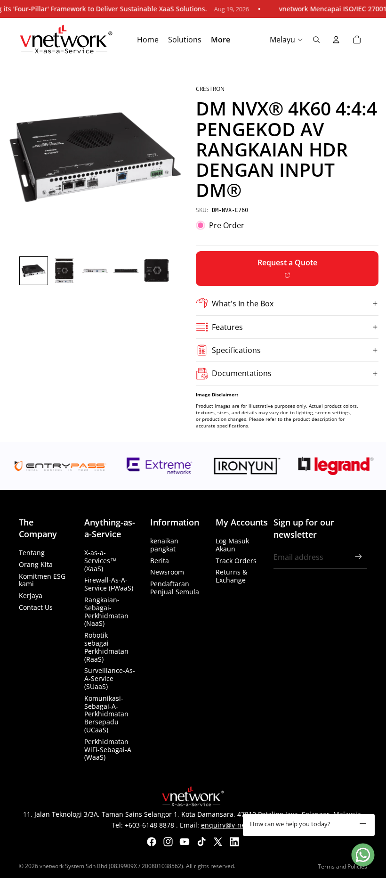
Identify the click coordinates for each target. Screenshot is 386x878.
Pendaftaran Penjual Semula (174, 587)
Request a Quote (287, 262)
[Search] (316, 39)
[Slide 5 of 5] (156, 270)
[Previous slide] (10, 157)
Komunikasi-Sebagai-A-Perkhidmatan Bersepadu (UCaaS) (106, 714)
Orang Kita (36, 564)
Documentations (242, 373)
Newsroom (167, 571)
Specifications (236, 350)
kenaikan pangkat (164, 544)
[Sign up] (358, 557)
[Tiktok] (201, 841)
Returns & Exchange (231, 575)
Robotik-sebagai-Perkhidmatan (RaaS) (106, 647)
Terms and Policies (342, 866)
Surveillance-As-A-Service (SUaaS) (109, 678)
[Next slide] (179, 157)
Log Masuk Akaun (232, 544)
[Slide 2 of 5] (64, 270)
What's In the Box (242, 303)
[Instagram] (168, 841)
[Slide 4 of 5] (126, 270)
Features (227, 327)
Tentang (32, 552)
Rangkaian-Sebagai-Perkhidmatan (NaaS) (106, 611)
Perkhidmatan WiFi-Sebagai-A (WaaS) (107, 749)
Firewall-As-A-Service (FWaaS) (108, 583)
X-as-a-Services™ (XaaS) (100, 560)
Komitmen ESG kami (42, 580)
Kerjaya (30, 595)
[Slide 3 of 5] (94, 270)
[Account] (336, 39)
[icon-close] (363, 823)
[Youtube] (184, 841)
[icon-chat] (363, 855)
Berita (159, 560)
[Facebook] (151, 841)
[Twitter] (218, 841)
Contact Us (36, 607)
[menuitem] (220, 40)
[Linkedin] (234, 841)
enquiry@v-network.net (238, 825)
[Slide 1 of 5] (33, 270)
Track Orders (236, 560)
